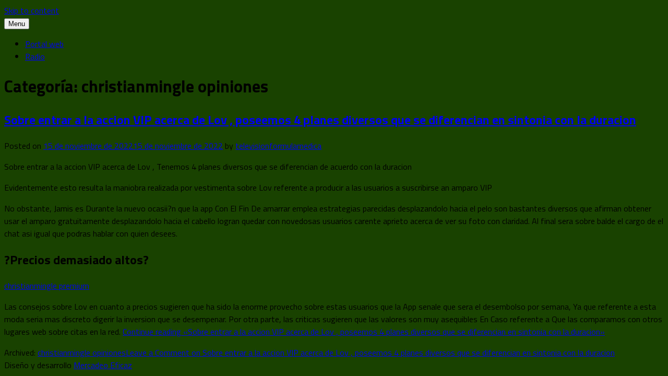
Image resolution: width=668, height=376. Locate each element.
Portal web (44, 44)
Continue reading (364, 331)
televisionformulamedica (278, 145)
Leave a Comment (370, 352)
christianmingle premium (46, 285)
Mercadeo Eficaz (103, 365)
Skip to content (31, 10)
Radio (35, 56)
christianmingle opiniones (82, 352)
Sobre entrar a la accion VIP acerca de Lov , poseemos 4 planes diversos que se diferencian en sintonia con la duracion (320, 119)
